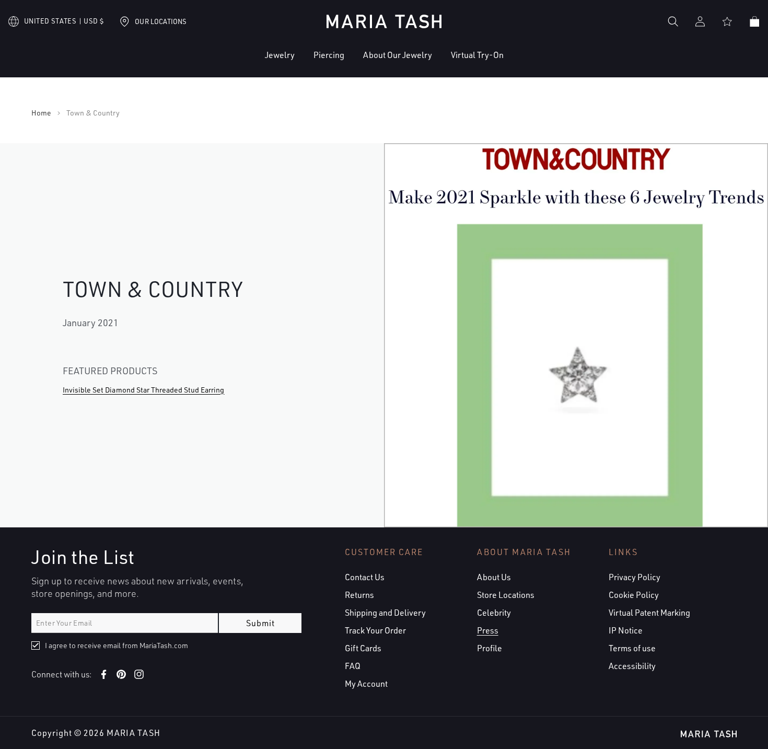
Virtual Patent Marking (649, 612)
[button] (248, 63)
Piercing (328, 55)
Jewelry (280, 55)
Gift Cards (363, 648)
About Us (494, 577)
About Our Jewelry (397, 55)
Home (41, 113)
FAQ (352, 666)
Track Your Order (375, 630)
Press (487, 630)
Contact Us (365, 577)
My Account (366, 683)
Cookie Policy (634, 595)
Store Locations (505, 595)
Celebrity (494, 612)
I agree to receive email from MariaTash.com (116, 645)
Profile (489, 648)
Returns (359, 595)
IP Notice (626, 630)
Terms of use (632, 648)
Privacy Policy (634, 577)
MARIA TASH (133, 733)
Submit (260, 623)
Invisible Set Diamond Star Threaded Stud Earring (143, 389)
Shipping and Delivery (385, 612)
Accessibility (632, 666)
